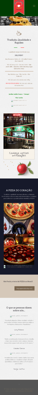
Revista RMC (29, 391)
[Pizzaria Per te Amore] (19, 7)
